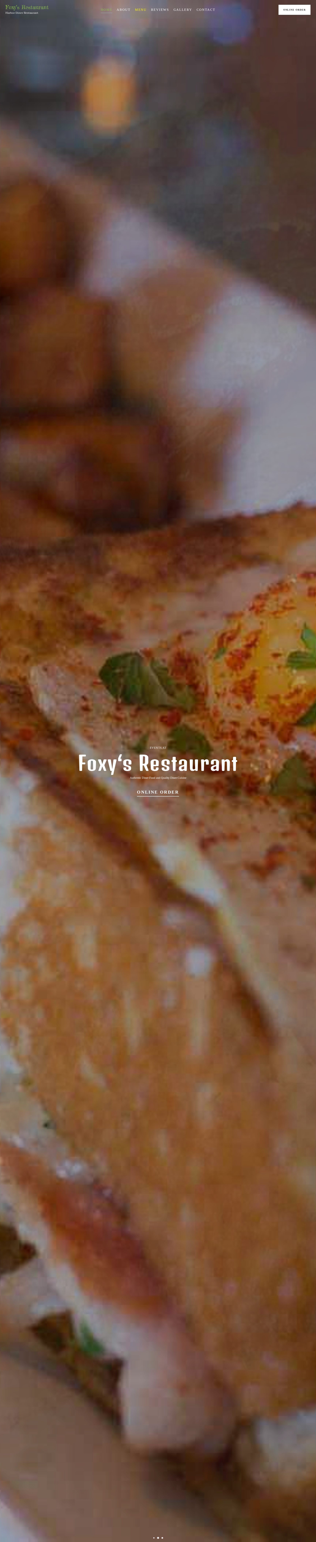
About (124, 10)
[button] (154, 1538)
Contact (206, 10)
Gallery (183, 10)
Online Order (294, 9)
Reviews (160, 10)
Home (106, 10)
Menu (141, 10)
